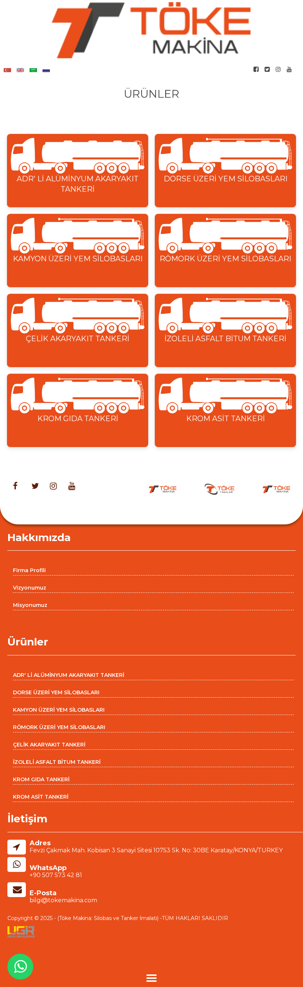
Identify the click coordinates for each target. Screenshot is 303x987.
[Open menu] (151, 978)
